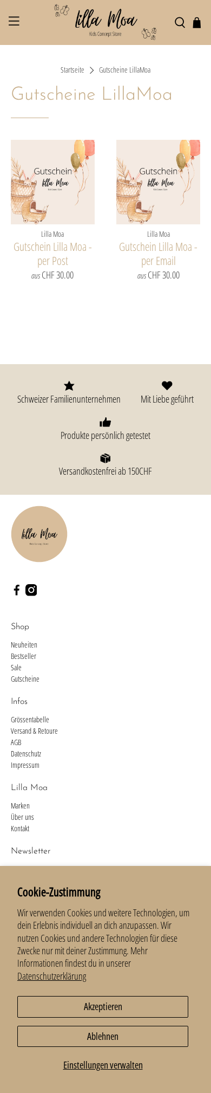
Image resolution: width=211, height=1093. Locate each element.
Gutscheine (25, 679)
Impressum (25, 765)
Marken (20, 805)
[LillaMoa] (106, 22)
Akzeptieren (103, 1006)
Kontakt (20, 828)
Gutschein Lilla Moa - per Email (158, 253)
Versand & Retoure (34, 731)
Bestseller (23, 656)
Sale (16, 667)
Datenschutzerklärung (51, 975)
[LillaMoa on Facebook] (17, 593)
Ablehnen (102, 1036)
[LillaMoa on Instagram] (31, 593)
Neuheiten (24, 644)
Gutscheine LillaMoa (124, 70)
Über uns (22, 817)
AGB (16, 742)
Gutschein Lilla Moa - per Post (53, 253)
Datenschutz (26, 753)
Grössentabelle (30, 719)
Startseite (72, 70)
